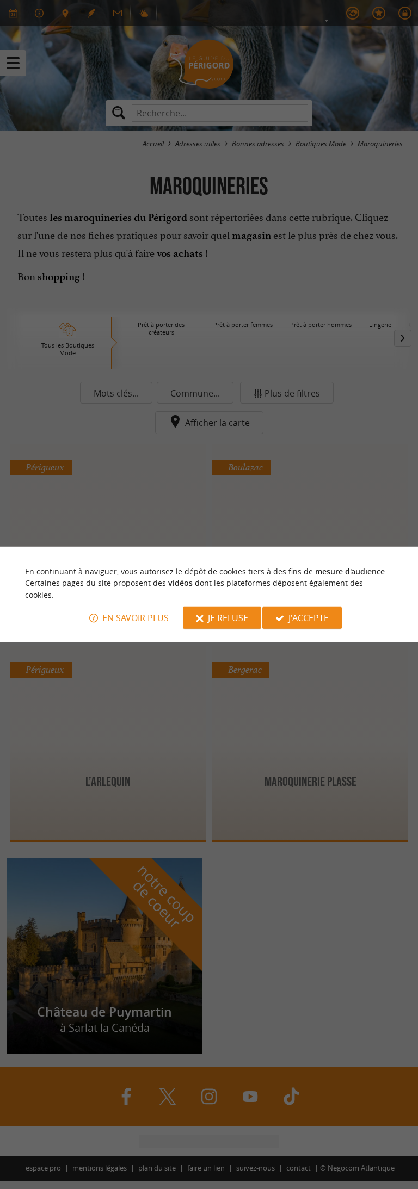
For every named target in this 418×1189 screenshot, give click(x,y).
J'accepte (308, 618)
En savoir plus (135, 618)
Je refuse (228, 618)
